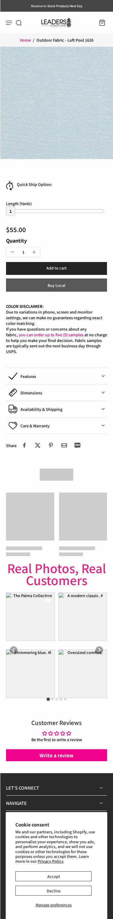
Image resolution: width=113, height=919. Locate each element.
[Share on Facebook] (24, 445)
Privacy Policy (51, 861)
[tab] (48, 699)
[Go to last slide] (13, 650)
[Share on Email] (64, 445)
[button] (56, 268)
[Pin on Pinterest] (51, 445)
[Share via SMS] (77, 445)
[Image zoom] (56, 103)
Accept (53, 876)
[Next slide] (99, 650)
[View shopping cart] (100, 22)
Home (25, 40)
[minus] (12, 252)
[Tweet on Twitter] (37, 445)
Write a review (56, 755)
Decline (54, 891)
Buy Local (56, 285)
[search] (18, 22)
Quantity (16, 240)
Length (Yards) (19, 203)
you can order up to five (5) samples (51, 334)
